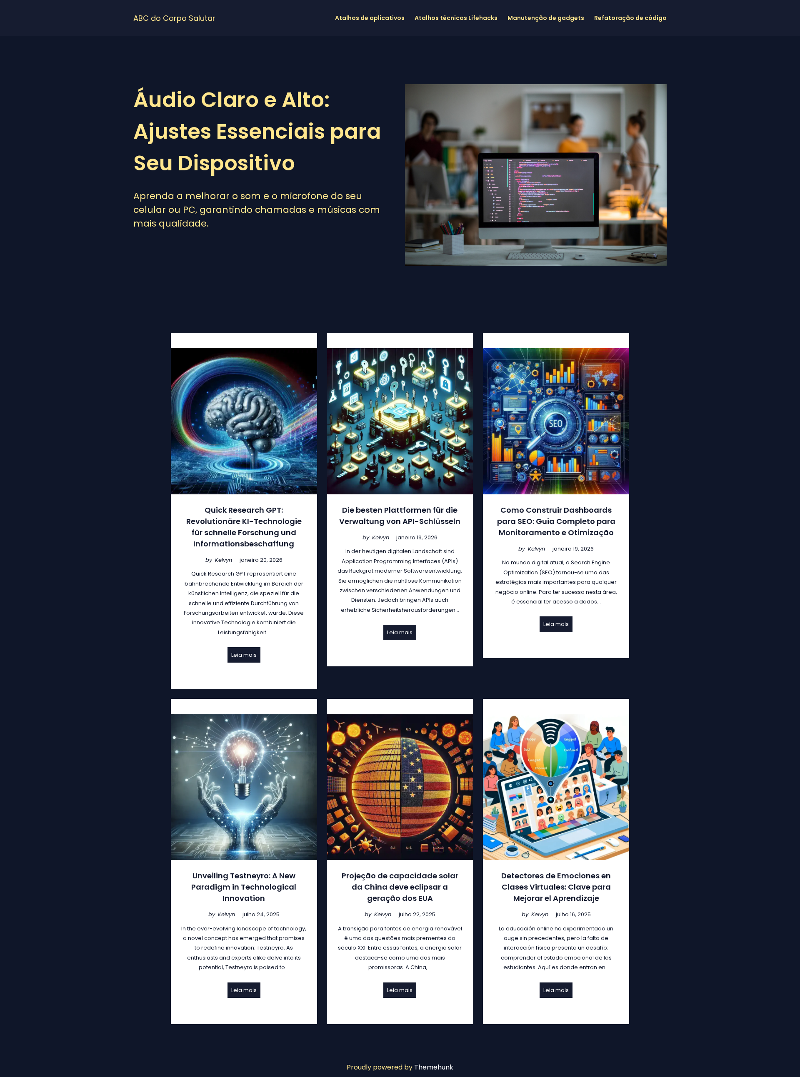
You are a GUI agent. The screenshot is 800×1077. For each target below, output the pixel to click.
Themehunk (433, 1067)
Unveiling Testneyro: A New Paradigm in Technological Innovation (243, 886)
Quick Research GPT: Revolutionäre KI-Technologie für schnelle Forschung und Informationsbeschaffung (244, 527)
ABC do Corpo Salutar (174, 18)
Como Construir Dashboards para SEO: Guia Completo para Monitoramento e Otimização (556, 521)
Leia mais (244, 655)
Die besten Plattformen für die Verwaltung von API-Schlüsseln (399, 515)
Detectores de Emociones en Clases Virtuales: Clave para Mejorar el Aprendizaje (556, 886)
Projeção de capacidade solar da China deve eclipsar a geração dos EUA (400, 886)
